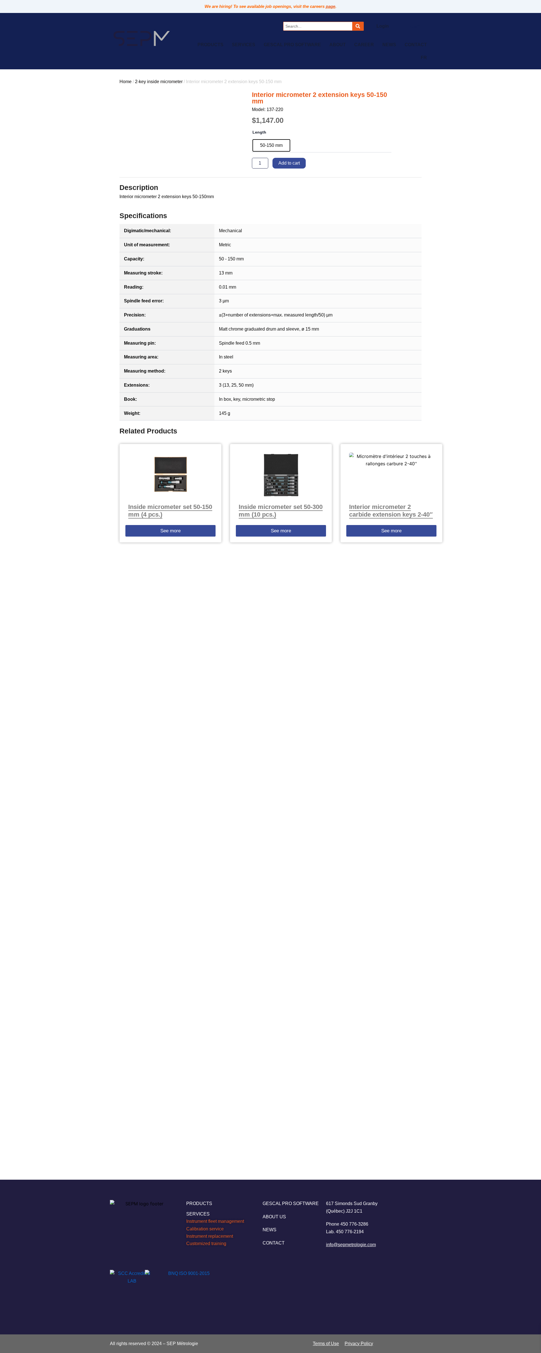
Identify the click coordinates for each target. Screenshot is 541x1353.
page (330, 6)
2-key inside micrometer (159, 81)
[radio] (271, 145)
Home (125, 81)
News (389, 44)
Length (259, 132)
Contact (416, 44)
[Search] (357, 26)
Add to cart (289, 163)
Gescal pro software (292, 44)
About (337, 44)
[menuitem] (423, 57)
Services (243, 44)
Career (364, 44)
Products (210, 44)
